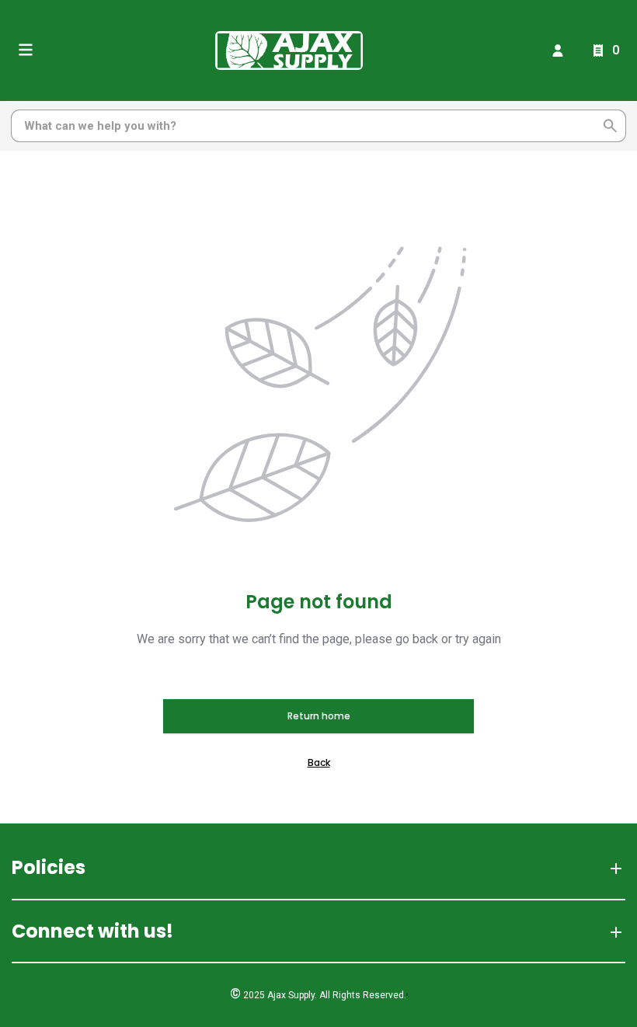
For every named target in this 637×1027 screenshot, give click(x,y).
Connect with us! (92, 931)
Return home (318, 715)
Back (319, 762)
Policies (48, 867)
